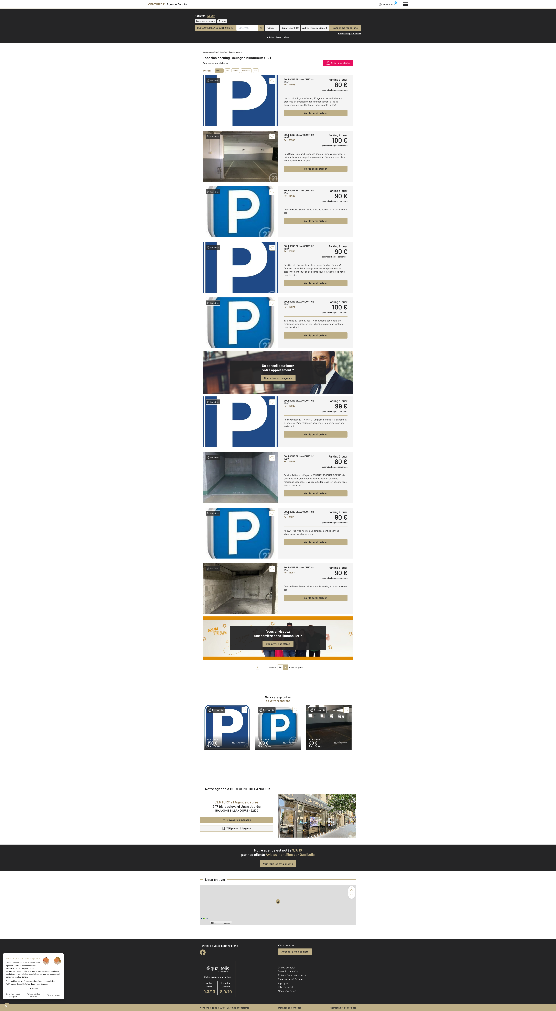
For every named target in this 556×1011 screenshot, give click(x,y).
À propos (283, 983)
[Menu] (405, 4)
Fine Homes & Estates (291, 979)
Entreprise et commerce (292, 975)
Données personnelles (289, 1007)
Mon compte (389, 4)
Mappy (227, 923)
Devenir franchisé (288, 971)
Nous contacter (287, 990)
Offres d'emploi (286, 967)
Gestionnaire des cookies (343, 1007)
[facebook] (203, 952)
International (285, 987)
